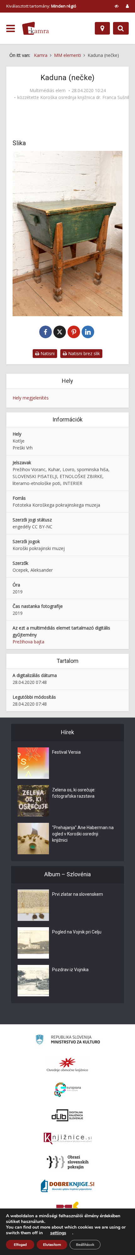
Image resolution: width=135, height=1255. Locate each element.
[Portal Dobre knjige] (67, 1186)
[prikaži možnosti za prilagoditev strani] (117, 6)
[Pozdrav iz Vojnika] (33, 980)
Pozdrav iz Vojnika (70, 969)
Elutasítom (52, 1244)
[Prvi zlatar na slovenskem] (33, 905)
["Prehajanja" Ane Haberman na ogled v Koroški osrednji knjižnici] (33, 838)
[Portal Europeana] (67, 1090)
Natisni (47, 353)
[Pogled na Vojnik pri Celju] (33, 943)
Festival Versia (66, 752)
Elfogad (20, 1244)
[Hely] (102, 28)
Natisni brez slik (83, 353)
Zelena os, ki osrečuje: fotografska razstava (73, 793)
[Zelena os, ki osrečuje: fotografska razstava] (33, 801)
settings (58, 1233)
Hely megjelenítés (31, 398)
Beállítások (85, 1244)
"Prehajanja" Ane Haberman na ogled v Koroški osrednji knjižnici (83, 834)
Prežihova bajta (28, 642)
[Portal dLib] (67, 1115)
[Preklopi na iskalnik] (121, 28)
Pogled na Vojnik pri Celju (76, 931)
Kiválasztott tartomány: (41, 6)
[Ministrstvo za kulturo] (68, 1040)
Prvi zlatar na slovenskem (77, 894)
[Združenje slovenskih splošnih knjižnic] (67, 1138)
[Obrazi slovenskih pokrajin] (68, 1162)
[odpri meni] (10, 29)
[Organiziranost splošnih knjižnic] (67, 1064)
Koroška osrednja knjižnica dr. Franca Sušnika (86, 97)
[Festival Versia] (33, 763)
